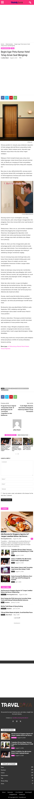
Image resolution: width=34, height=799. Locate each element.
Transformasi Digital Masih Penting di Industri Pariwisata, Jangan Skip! (16, 448)
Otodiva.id (22, 794)
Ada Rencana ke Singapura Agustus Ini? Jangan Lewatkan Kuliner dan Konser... (15, 535)
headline (8, 388)
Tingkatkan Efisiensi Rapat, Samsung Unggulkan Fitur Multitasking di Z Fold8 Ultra (22, 551)
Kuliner (3, 614)
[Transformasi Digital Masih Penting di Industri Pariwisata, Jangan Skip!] (17, 441)
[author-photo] (17, 423)
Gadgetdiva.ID (13, 794)
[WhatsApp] (15, 98)
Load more (16, 618)
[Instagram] (17, 721)
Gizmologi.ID (28, 792)
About (3, 792)
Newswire (10, 792)
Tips (12, 48)
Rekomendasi (9, 44)
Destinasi (3, 531)
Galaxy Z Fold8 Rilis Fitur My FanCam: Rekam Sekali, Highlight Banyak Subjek (5, 448)
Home (2, 44)
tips (12, 388)
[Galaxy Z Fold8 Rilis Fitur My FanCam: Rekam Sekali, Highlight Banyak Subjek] (6, 441)
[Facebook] (3, 98)
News (2, 444)
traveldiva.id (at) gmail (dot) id (20, 718)
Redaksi (7, 602)
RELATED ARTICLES (10, 435)
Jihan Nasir (5, 58)
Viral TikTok (5, 390)
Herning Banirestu (6, 538)
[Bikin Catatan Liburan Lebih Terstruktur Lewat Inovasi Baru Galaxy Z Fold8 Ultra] (5, 570)
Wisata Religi (4, 781)
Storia (2, 783)
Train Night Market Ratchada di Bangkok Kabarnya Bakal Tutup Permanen (25, 408)
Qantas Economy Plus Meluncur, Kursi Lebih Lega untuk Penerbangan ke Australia (21, 577)
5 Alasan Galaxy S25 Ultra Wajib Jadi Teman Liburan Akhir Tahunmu (28, 447)
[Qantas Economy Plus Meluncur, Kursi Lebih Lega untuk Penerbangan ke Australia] (5, 578)
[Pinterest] (11, 98)
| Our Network (19, 792)
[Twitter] (7, 98)
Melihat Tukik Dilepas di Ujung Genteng (12, 606)
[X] (20, 721)
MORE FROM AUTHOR (23, 435)
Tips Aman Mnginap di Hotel (21, 388)
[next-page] (18, 454)
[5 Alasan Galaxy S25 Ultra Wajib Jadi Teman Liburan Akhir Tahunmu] (28, 441)
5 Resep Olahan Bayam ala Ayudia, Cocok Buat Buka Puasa (17, 612)
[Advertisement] (17, 24)
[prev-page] (16, 454)
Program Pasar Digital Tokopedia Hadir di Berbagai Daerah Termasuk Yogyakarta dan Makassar (8, 410)
